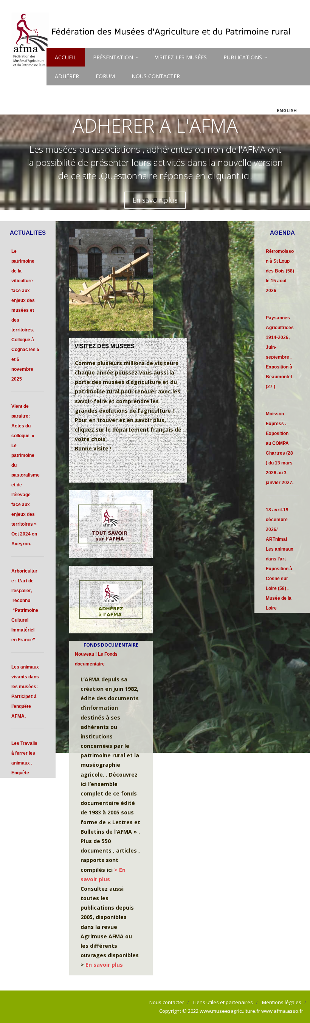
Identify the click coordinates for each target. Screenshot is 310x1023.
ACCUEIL (65, 57)
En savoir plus (104, 964)
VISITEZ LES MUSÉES (181, 57)
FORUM (105, 76)
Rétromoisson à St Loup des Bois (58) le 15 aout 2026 (280, 271)
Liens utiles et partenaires (223, 1002)
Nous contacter (166, 1002)
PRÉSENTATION (113, 57)
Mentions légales (281, 1002)
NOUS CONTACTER (156, 76)
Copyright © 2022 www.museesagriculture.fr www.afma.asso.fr (231, 1011)
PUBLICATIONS (242, 57)
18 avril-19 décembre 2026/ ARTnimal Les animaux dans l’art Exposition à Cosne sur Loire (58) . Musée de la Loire (279, 559)
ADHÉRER (67, 76)
